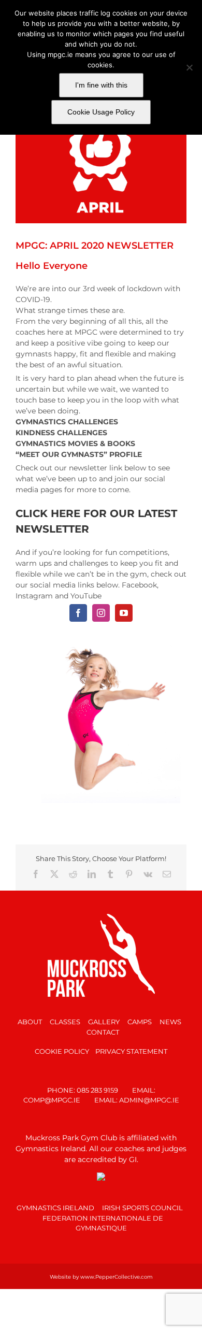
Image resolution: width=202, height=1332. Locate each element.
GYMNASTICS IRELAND (55, 1203)
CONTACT (102, 1027)
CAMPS (139, 1017)
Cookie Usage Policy (101, 112)
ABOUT (30, 1017)
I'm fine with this (101, 85)
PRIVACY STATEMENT (131, 1046)
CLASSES (65, 1017)
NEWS (170, 1017)
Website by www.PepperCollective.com (101, 1271)
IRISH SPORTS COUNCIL (142, 1203)
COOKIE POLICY (62, 1046)
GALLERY (104, 1017)
